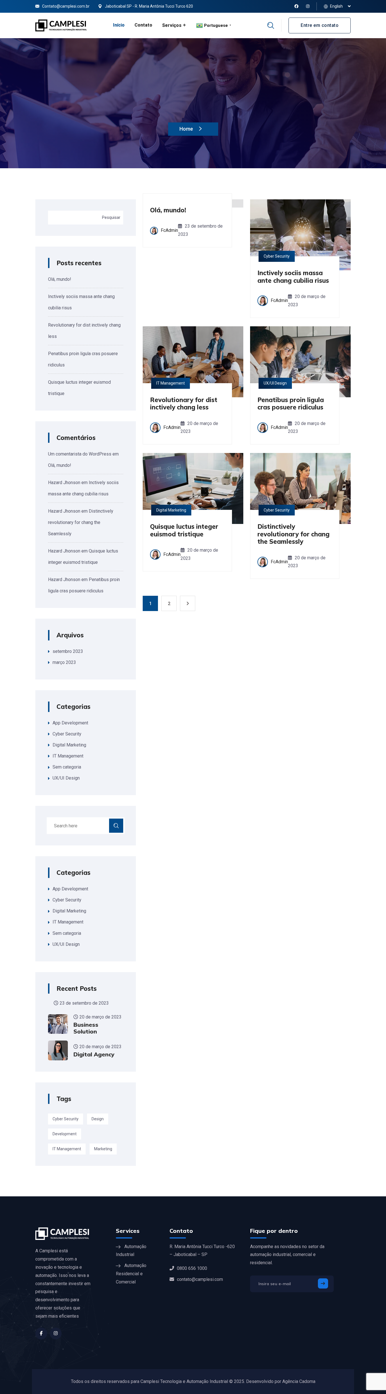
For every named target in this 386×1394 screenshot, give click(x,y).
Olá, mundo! (59, 279)
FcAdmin (169, 230)
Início (119, 25)
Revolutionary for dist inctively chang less (183, 403)
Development (65, 1134)
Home (186, 129)
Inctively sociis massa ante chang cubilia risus (293, 276)
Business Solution (85, 1028)
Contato (143, 25)
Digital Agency (93, 1054)
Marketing (103, 1149)
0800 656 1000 (192, 1268)
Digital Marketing (69, 745)
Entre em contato (320, 25)
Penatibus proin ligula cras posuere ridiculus (290, 403)
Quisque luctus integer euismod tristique (184, 530)
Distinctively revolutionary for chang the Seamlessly (80, 522)
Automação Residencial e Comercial (131, 1274)
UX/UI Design (66, 778)
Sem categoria (67, 767)
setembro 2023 (68, 651)
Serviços (171, 25)
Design (98, 1119)
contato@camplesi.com (200, 1279)
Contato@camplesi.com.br (66, 6)
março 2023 (64, 662)
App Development (70, 723)
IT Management (68, 756)
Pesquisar (111, 217)
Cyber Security (67, 734)
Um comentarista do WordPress (79, 454)
